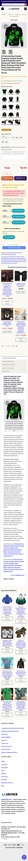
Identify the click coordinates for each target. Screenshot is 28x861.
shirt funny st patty (6, 261)
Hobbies (3, 773)
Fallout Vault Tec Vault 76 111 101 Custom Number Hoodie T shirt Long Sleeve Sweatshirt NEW (7, 610)
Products (10, 14)
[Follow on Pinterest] (6, 839)
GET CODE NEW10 (9, 237)
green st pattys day (19, 256)
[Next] (24, 35)
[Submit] (25, 4)
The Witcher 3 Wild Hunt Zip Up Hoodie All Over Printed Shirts (21, 673)
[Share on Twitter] (8, 346)
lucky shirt (14, 260)
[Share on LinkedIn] (16, 346)
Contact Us (4, 743)
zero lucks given (5, 263)
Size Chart (4, 734)
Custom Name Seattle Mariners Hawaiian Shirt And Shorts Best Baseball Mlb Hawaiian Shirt (21, 705)
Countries (4, 764)
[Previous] (3, 35)
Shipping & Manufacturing (9, 731)
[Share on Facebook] (5, 346)
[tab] (14, 358)
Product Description (9, 358)
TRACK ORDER (5, 737)
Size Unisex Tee (6, 134)
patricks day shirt (22, 260)
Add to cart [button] (20, 292)
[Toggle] (26, 761)
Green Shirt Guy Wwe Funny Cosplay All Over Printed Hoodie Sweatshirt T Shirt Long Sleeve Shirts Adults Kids (7, 706)
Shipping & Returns (8, 364)
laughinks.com (19, 575)
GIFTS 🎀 (4, 779)
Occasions (4, 776)
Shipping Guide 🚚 (7, 782)
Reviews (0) (5, 371)
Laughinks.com (6, 799)
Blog (2, 785)
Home (4, 14)
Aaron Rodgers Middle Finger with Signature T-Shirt (7, 324)
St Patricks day (16, 261)
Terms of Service (6, 746)
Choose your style (7, 86)
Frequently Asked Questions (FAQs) (12, 728)
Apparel (17, 14)
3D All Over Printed (12, 252)
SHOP (3, 761)
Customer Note (5, 147)
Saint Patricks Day (11, 254)
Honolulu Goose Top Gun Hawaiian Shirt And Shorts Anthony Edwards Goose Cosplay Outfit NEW (7, 674)
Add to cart (8, 178)
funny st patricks (8, 256)
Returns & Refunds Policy (9, 752)
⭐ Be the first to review (14, 247)
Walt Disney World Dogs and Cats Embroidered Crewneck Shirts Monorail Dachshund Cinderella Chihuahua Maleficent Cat (21, 327)
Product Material (8, 361)
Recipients (4, 767)
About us (4, 740)
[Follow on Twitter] (4, 839)
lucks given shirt (14, 258)
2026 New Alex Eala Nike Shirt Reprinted (21, 285)
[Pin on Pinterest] (14, 346)
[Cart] (25, 9)
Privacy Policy (6, 749)
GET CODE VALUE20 (18, 222)
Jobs (2, 770)
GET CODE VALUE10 (18, 216)
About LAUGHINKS (8, 368)
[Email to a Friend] (11, 346)
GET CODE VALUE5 (18, 210)
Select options (7, 302)
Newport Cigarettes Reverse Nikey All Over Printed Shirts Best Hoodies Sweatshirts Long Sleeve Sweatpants (21, 611)
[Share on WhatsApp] (2, 346)
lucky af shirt (6, 260)
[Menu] (2, 9)
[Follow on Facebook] (2, 839)
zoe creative (13, 263)
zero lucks (23, 261)
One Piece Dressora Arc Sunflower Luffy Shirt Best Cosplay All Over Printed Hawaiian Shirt (21, 644)
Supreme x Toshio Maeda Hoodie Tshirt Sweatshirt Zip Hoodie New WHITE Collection (7, 643)
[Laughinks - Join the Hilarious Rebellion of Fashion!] (14, 9)
